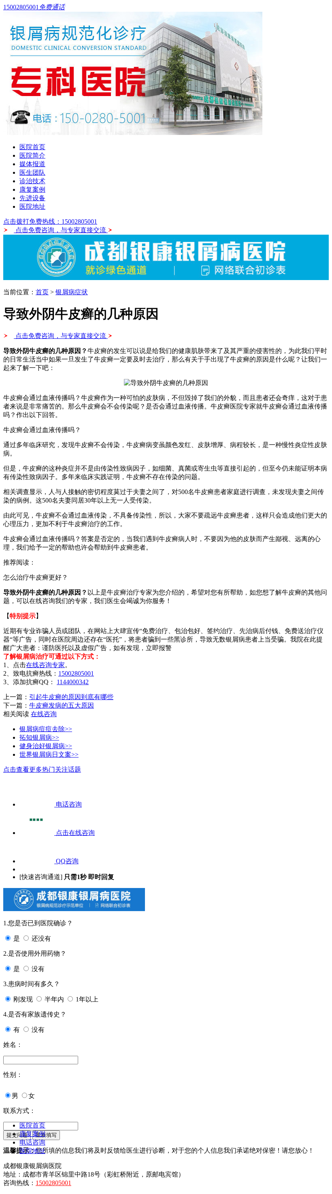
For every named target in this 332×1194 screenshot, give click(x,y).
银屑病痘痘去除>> (45, 728)
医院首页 (32, 146)
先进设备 (32, 198)
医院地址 (32, 206)
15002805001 (76, 673)
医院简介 (32, 155)
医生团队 (32, 172)
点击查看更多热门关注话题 (42, 769)
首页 (42, 292)
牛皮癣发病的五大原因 (61, 705)
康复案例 (32, 189)
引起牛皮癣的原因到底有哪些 (71, 696)
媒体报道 (32, 163)
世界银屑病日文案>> (49, 754)
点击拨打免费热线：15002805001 (50, 221)
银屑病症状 (71, 292)
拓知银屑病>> (39, 737)
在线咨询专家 (45, 664)
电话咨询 (32, 1142)
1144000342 (73, 681)
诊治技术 (32, 181)
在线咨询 (44, 713)
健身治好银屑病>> (45, 746)
